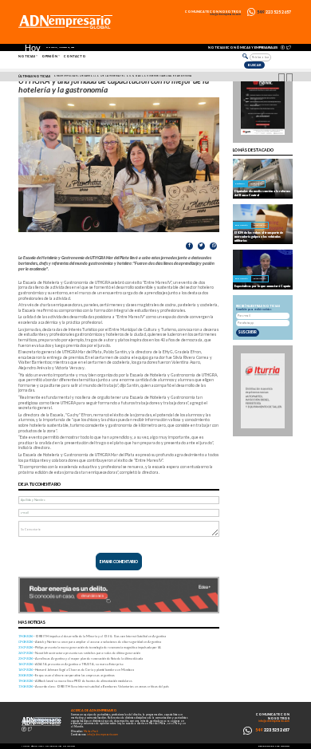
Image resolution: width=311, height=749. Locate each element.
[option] (157, 76)
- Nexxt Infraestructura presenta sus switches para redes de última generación (79, 653)
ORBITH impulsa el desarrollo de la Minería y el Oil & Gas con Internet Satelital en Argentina (122, 75)
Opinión (49, 56)
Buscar (254, 65)
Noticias (26, 56)
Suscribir (247, 331)
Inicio (26, 745)
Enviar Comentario (119, 561)
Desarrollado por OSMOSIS (273, 746)
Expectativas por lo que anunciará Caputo (262, 286)
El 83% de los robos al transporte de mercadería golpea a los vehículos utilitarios (258, 236)
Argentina (256, 183)
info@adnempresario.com (225, 15)
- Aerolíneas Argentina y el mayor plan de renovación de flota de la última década (80, 658)
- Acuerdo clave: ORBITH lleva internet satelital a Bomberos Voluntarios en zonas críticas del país (93, 686)
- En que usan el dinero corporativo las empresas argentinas (66, 675)
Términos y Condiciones (46, 745)
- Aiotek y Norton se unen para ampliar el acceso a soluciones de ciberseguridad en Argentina (89, 642)
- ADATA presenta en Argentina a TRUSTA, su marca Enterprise (71, 664)
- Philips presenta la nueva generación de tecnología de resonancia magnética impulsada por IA (89, 647)
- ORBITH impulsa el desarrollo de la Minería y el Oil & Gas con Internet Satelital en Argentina (92, 636)
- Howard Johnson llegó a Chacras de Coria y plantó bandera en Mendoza (76, 670)
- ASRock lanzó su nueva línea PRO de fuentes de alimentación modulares (75, 681)
